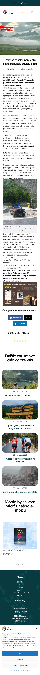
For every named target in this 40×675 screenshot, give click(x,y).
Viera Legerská (27, 69)
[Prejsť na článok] (20, 379)
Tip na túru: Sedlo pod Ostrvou (20, 395)
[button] (37, 628)
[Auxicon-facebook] (18, 3)
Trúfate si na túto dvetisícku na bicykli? (20, 460)
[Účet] (22, 12)
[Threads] (25, 3)
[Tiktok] (21, 3)
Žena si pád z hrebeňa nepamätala (20, 492)
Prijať (20, 654)
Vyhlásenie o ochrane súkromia (20, 670)
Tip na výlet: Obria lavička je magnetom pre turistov (20, 427)
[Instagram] (14, 3)
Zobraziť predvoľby (20, 665)
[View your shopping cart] (32, 12)
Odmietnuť (20, 660)
